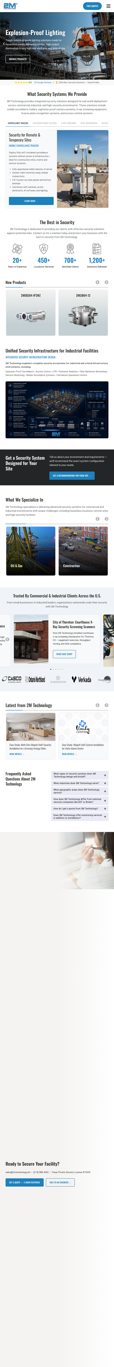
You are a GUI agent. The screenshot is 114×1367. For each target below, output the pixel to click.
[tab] (18, 123)
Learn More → (31, 201)
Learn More (30, 573)
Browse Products (18, 62)
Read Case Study (64, 654)
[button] (4, 43)
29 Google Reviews (43, 82)
